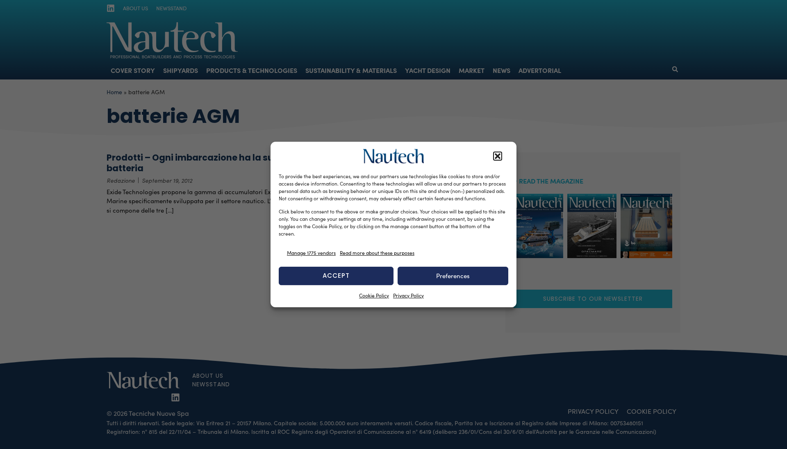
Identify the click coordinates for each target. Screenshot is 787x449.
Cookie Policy (374, 295)
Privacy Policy (408, 295)
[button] (498, 156)
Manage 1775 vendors (311, 252)
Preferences (453, 276)
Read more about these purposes (377, 252)
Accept (336, 275)
